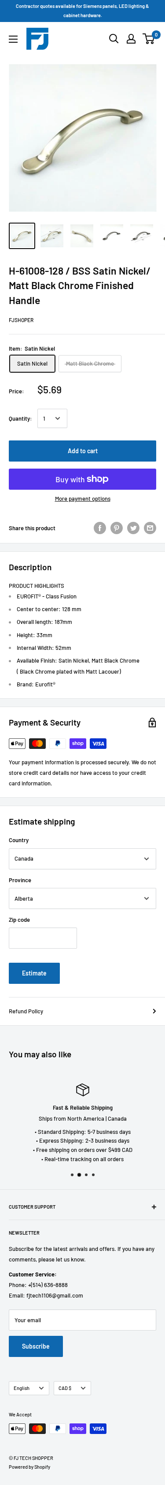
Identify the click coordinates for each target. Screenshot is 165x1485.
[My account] (131, 39)
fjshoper (21, 320)
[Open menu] (13, 39)
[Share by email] (150, 528)
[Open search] (114, 39)
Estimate (34, 973)
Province (20, 880)
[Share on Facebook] (100, 528)
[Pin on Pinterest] (116, 528)
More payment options (82, 498)
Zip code (19, 919)
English (21, 1388)
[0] (148, 38)
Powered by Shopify (29, 1467)
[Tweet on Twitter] (133, 528)
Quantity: (20, 418)
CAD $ (65, 1388)
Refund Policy (26, 1011)
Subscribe (36, 1346)
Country (19, 839)
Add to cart (83, 451)
